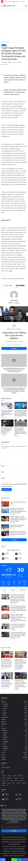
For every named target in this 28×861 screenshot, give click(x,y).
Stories (7, 42)
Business (4, 701)
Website (3, 478)
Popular (4, 590)
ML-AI (4, 743)
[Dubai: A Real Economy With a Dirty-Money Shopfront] (5, 527)
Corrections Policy (22, 853)
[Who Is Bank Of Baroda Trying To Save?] (5, 504)
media (9, 782)
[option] (14, 314)
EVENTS (4, 719)
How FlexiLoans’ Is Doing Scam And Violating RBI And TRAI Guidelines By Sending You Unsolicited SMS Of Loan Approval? (21, 413)
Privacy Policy (14, 846)
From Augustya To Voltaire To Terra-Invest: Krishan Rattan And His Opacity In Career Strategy (6, 683)
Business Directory (18, 855)
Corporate (5, 704)
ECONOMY (9, 778)
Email (2, 472)
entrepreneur (16, 778)
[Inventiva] (9, 6)
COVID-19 (21, 775)
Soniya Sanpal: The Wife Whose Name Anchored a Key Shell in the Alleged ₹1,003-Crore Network (18, 533)
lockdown (4, 782)
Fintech (4, 735)
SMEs (4, 715)
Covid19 (3, 778)
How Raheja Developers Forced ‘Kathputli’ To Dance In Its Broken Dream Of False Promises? (7, 430)
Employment (5, 717)
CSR (4, 846)
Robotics (5, 746)
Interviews (4, 723)
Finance (5, 708)
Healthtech (5, 741)
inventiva (21, 780)
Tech (3, 754)
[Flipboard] (20, 285)
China (8, 775)
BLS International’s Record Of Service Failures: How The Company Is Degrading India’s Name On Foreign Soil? (21, 431)
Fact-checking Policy (6, 853)
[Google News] (8, 285)
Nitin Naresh (5, 62)
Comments (22, 590)
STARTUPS (4, 730)
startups (3, 785)
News (13, 782)
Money (4, 712)
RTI (3, 726)
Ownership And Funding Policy (18, 851)
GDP (4, 710)
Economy (5, 706)
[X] (13, 303)
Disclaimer (6, 855)
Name (3, 465)
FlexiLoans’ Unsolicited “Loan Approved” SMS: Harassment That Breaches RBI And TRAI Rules (7, 413)
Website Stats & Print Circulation (17, 848)
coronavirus (14, 775)
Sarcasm (4, 728)
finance (22, 778)
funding (3, 780)
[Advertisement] (14, 25)
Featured (4, 721)
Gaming (5, 739)
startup (24, 782)
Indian (16, 780)
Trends (3, 757)
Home (3, 42)
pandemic (19, 782)
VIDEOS (4, 759)
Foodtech (5, 737)
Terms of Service (21, 846)
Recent (13, 590)
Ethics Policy (14, 853)
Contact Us (6, 848)
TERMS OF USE (6, 851)
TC (7, 785)
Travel (4, 750)
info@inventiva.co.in (16, 822)
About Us (8, 846)
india (12, 780)
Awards (11, 855)
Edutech (5, 732)
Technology (6, 748)
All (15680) (14, 539)
